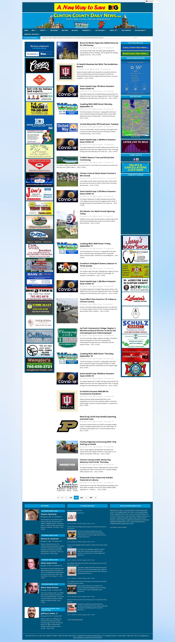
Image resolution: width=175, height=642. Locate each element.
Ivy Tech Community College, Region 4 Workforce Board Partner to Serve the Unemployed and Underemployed (98, 330)
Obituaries (54, 30)
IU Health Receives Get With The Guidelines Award (97, 65)
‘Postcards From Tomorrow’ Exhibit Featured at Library (96, 478)
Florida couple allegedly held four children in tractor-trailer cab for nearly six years (87, 546)
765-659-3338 (67, 636)
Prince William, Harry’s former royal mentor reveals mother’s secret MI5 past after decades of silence (86, 582)
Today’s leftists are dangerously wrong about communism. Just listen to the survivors (86, 527)
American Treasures (31, 34)
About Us (113, 30)
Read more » (81, 513)
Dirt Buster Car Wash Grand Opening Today (97, 212)
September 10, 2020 (86, 304)
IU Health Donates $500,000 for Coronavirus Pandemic (94, 392)
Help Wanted (126, 30)
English (150, 1)
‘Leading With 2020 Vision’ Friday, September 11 (95, 244)
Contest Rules (121, 636)
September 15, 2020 (86, 48)
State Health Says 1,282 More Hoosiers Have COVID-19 (98, 282)
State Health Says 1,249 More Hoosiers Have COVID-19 (98, 140)
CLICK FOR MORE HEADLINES (75, 620)
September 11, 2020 (86, 248)
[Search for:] (141, 38)
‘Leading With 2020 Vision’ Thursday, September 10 (97, 354)
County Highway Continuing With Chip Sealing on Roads (98, 443)
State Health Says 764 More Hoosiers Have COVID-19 (97, 374)
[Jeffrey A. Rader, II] (32, 617)
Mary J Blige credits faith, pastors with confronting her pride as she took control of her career (87, 564)
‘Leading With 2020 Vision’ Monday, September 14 (96, 105)
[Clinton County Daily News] (87, 20)
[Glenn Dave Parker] (32, 592)
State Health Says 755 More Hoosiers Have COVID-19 (97, 87)
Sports (42, 30)
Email (74, 636)
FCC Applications (143, 636)
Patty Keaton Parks (100, 178)
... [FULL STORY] (53, 553)
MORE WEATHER (135, 137)
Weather (65, 30)
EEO (135, 636)
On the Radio (100, 30)
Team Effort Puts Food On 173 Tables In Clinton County (98, 300)
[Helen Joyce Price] (32, 568)
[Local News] (67, 50)
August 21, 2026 (46, 541)
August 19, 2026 (46, 616)
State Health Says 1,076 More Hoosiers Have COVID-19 (98, 192)
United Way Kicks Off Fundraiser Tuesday (99, 124)
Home (26, 30)
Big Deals (75, 30)
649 (81, 497)
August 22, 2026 (46, 517)
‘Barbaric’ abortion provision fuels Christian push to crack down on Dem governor (87, 600)
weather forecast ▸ (135, 93)
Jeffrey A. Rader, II (50, 611)
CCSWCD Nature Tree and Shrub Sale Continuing (97, 158)
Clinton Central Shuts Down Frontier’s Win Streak (98, 174)
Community (86, 30)
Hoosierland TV (140, 30)
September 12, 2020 (86, 178)
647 (71, 497)
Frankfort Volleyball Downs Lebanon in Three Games (98, 264)
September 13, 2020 (86, 144)
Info (33, 30)
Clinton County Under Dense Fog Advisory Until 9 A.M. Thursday (95, 460)
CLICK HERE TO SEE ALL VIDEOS (118, 527)
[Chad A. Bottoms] (32, 519)
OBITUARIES (45, 506)
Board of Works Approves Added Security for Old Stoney (99, 44)
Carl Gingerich (99, 48)
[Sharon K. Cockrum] (32, 544)
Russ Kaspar (98, 216)
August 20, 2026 (46, 590)
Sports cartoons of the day (74, 510)
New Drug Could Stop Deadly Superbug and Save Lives (98, 417)
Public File (130, 636)
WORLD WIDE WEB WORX (94, 638)
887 (91, 497)
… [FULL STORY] (96, 55)
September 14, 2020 (83, 69)
